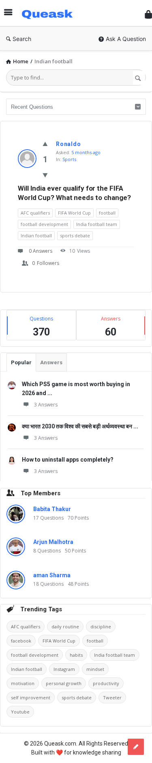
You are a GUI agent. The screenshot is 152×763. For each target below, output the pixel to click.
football (107, 213)
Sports (69, 159)
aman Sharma (52, 575)
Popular (21, 362)
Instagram (64, 669)
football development (44, 224)
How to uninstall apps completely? (67, 459)
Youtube (20, 712)
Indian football (36, 235)
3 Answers (46, 404)
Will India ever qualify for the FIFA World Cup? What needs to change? (74, 193)
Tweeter (112, 697)
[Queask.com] (50, 13)
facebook (21, 641)
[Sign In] (148, 14)
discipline (100, 626)
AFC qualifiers (35, 213)
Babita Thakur (52, 509)
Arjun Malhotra (53, 542)
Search (22, 38)
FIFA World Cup (74, 213)
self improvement (30, 697)
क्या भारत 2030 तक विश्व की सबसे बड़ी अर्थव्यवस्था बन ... (80, 426)
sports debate (75, 235)
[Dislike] (45, 175)
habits (76, 655)
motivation (22, 683)
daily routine (65, 626)
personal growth (63, 683)
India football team (96, 224)
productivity (106, 683)
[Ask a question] (136, 747)
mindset (95, 669)
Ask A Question (126, 38)
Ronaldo (68, 144)
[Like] (45, 144)
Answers (51, 362)
